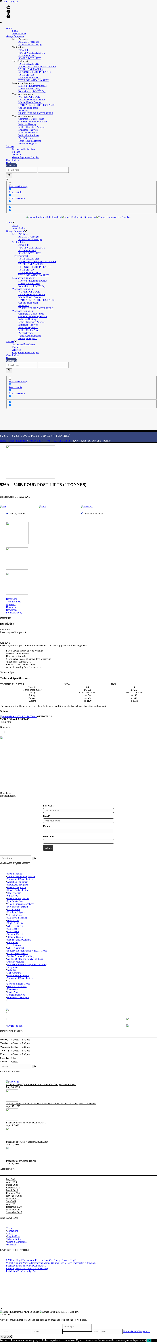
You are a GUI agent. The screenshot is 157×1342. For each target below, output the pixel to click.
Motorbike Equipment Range (32, 86)
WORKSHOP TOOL (29, 97)
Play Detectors (25, 138)
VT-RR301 (12, 942)
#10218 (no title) (15, 1025)
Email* (46, 816)
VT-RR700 (12, 895)
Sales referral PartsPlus (18, 975)
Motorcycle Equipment (23, 278)
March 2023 (12, 1185)
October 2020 (12, 1209)
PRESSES (23, 110)
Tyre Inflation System (17, 906)
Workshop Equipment (22, 289)
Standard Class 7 (15, 937)
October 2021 (12, 1198)
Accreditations (19, 33)
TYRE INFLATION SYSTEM (33, 80)
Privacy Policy (14, 1239)
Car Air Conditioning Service (32, 121)
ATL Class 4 (13, 928)
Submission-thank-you (18, 997)
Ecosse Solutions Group (18, 983)
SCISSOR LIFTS (27, 55)
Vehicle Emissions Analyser (31, 127)
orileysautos (12, 967)
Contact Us (11, 165)
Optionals (10, 604)
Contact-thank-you (16, 994)
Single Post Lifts (15, 923)
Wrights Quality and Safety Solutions (25, 959)
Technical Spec (13, 601)
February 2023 (13, 1187)
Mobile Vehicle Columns (30, 102)
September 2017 (14, 1212)
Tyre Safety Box (15, 901)
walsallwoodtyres (15, 961)
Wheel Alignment (15, 948)
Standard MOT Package (30, 44)
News (10, 1233)
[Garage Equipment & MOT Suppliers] (78, 217)
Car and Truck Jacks (28, 108)
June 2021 (11, 1201)
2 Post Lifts (23, 50)
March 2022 (12, 1190)
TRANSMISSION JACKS (31, 99)
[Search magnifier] (9, 175)
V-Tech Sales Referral (17, 953)
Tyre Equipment (20, 256)
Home (3, 440)
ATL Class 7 (13, 931)
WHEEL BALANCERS (30, 69)
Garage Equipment (15, 36)
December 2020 (14, 1207)
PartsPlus (11, 970)
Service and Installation (23, 149)
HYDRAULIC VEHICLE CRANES (36, 105)
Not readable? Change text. (136, 1331)
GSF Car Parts (14, 972)
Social (15, 30)
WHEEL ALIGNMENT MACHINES (37, 66)
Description (11, 599)
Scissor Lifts (13, 920)
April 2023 (11, 1182)
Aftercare (16, 154)
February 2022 (13, 1193)
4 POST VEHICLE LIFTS (31, 53)
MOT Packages (19, 234)
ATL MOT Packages (28, 41)
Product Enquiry (14, 612)
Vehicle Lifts (18, 242)
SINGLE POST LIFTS (29, 58)
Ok (149, 1340)
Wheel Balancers (15, 926)
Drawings (11, 607)
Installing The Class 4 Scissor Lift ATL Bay (27, 1141)
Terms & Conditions (17, 986)
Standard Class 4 (15, 934)
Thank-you (12, 989)
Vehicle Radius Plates (28, 135)
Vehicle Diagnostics (28, 132)
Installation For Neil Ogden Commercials (26, 1122)
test (8, 981)
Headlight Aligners (27, 143)
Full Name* (48, 805)
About (9, 28)
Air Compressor (14, 915)
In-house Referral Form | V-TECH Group (27, 950)
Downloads (11, 610)
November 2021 (14, 1196)
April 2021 (11, 1204)
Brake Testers (13, 909)
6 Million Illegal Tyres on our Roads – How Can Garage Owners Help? (41, 1084)
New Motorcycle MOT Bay (32, 91)
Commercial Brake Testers (31, 119)
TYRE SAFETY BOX (29, 77)
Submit (48, 848)
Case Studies (12, 160)
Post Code (48, 836)
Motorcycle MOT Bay (29, 88)
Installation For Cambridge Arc (21, 1161)
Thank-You (12, 992)
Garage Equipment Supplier (25, 157)
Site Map (11, 1244)
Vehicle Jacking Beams (29, 141)
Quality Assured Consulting (20, 956)
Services (10, 146)
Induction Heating (27, 124)
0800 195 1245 (10, 1)
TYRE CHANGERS (28, 64)
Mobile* (47, 826)
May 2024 (11, 1179)
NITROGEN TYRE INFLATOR (34, 72)
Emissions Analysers (28, 130)
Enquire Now (13, 1236)
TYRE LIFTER (26, 75)
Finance (16, 152)
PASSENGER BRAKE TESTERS (35, 113)
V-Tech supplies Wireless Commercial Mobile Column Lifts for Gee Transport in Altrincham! (51, 1103)
